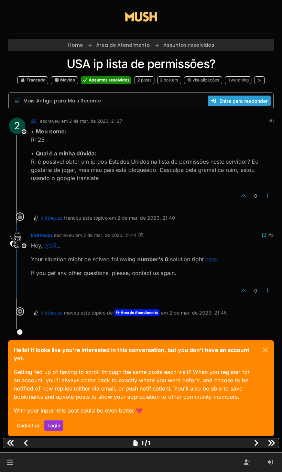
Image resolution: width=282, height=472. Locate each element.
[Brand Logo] (141, 16)
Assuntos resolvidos (109, 80)
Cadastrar (28, 425)
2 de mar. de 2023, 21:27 (95, 121)
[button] (10, 462)
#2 (271, 235)
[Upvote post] (243, 195)
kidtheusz (52, 218)
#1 (271, 121)
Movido (67, 80)
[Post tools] (268, 195)
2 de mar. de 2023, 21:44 (110, 235)
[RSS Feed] (259, 80)
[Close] (265, 350)
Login (53, 425)
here (211, 259)
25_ (35, 121)
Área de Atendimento (139, 312)
